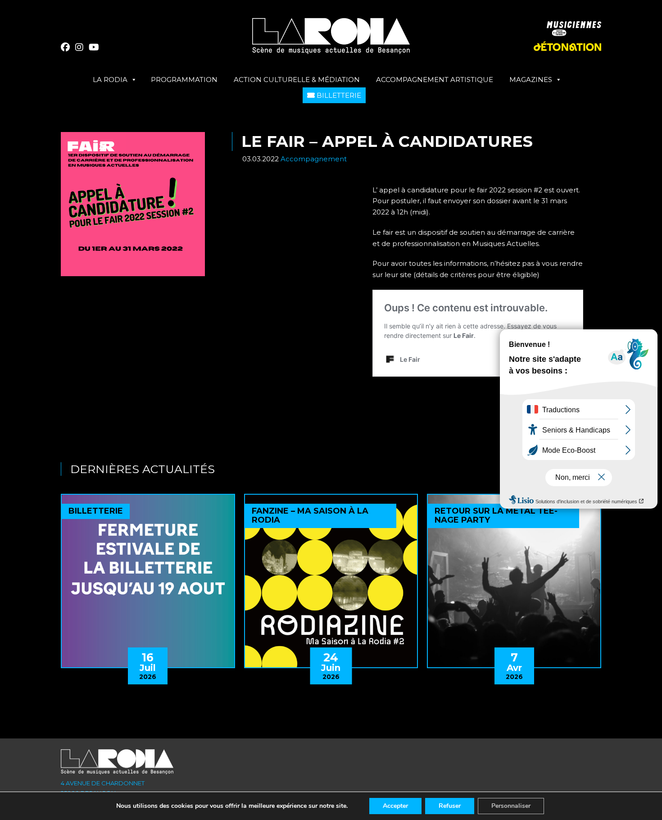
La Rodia (110, 79)
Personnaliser (511, 806)
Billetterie (338, 95)
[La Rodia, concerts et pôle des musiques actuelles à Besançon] (331, 39)
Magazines (530, 79)
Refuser (450, 806)
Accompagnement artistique (434, 79)
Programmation (184, 79)
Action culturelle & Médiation (297, 79)
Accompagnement (314, 158)
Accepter (395, 806)
